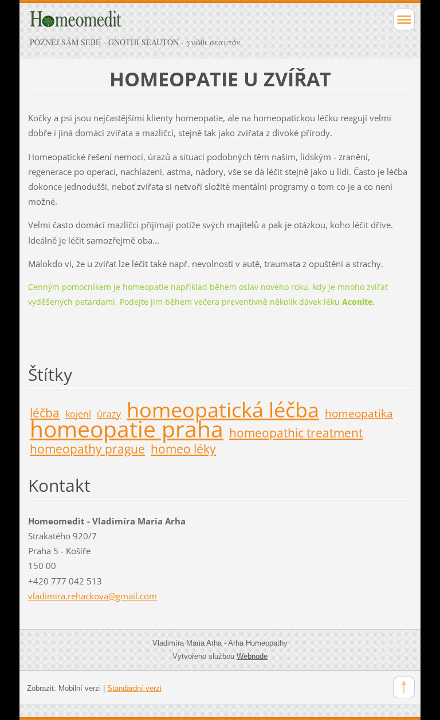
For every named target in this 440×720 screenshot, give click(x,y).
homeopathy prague (87, 449)
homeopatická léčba (223, 410)
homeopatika (359, 413)
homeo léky (183, 449)
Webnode (252, 656)
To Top (404, 687)
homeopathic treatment (296, 433)
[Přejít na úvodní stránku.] (182, 23)
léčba (45, 413)
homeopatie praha (126, 428)
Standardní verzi (134, 688)
